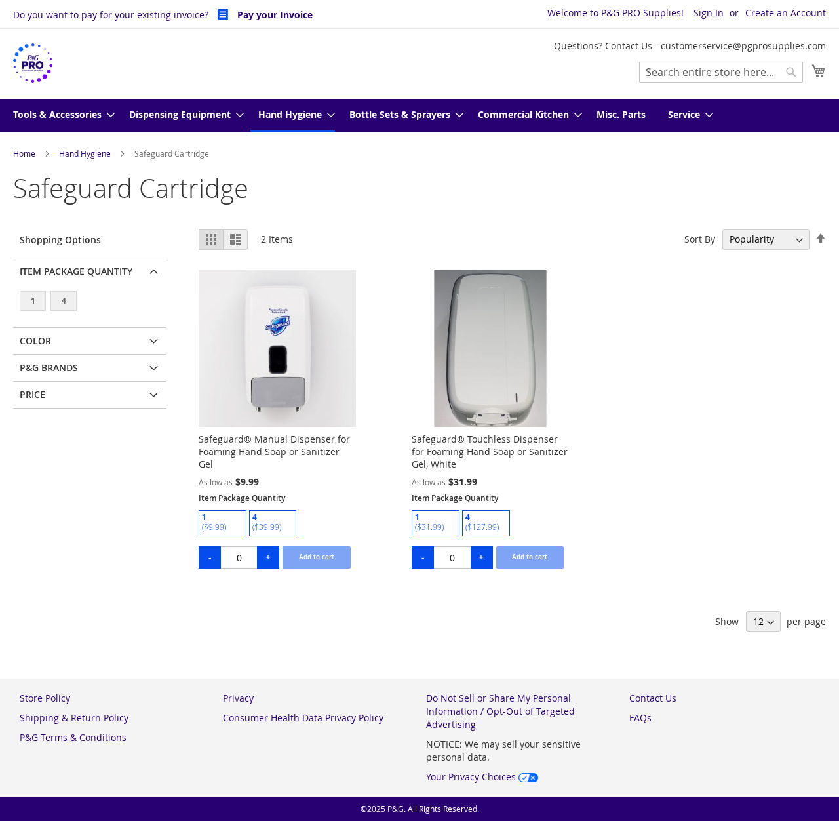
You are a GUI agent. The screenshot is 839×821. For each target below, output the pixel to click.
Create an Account (785, 13)
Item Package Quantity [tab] (76, 271)
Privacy (238, 698)
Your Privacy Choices (472, 777)
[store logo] (32, 63)
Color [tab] (35, 340)
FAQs (640, 717)
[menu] (419, 115)
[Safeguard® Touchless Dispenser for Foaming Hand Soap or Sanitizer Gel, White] (490, 423)
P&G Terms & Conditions (73, 737)
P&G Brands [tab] (49, 367)
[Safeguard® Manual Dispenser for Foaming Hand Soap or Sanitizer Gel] (277, 423)
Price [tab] (32, 394)
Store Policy (45, 698)
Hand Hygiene (86, 153)
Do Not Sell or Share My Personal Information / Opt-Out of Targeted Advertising (500, 711)
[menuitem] (60, 115)
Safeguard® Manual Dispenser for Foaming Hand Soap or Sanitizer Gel (274, 451)
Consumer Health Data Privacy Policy (303, 717)
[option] (222, 523)
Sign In (708, 13)
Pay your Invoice (274, 15)
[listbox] (277, 525)
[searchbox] (721, 72)
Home (25, 153)
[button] (235, 239)
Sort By (699, 239)
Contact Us (652, 698)
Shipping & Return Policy (74, 717)
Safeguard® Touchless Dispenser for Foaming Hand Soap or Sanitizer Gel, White (490, 451)
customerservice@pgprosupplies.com (743, 45)
